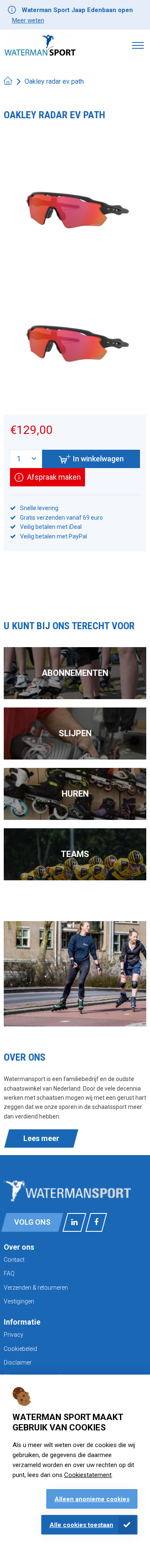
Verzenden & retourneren (36, 1287)
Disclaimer (18, 1362)
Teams (75, 854)
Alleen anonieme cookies (92, 1499)
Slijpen (75, 733)
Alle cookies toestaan (81, 1525)
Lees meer (41, 1138)
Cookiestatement (88, 1475)
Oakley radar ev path (54, 81)
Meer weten (28, 20)
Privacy (13, 1334)
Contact (14, 1259)
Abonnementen (75, 673)
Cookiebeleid (20, 1348)
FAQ (9, 1273)
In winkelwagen (98, 458)
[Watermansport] (40, 45)
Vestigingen (19, 1301)
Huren (75, 794)
